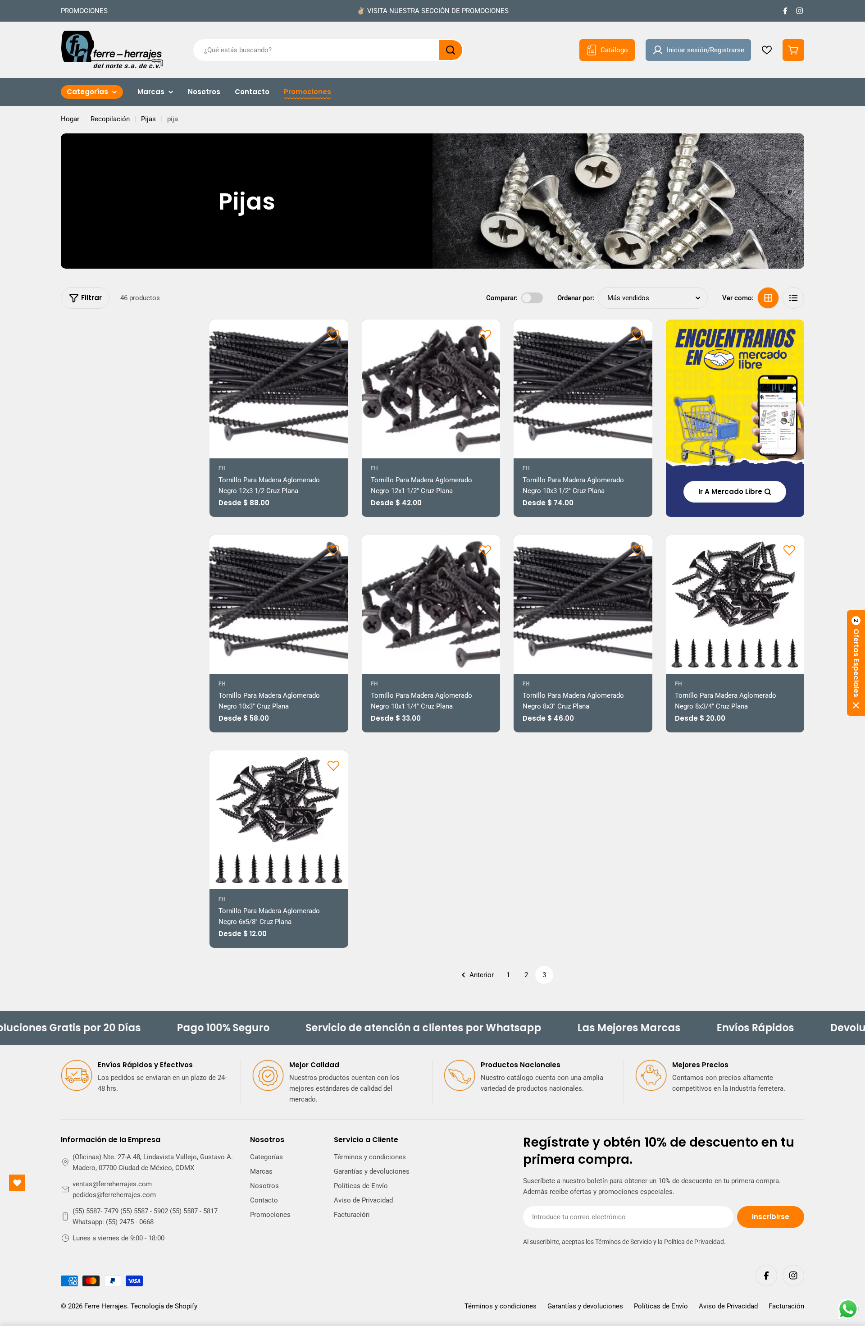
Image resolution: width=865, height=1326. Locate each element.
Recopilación (110, 119)
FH (222, 468)
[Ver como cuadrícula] (768, 298)
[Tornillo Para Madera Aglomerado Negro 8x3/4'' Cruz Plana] (735, 604)
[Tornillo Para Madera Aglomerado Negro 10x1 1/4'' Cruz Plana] (431, 604)
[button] (856, 663)
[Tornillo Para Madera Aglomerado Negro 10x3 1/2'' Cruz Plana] (583, 389)
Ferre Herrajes (105, 1306)
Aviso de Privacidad (728, 1306)
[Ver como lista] (793, 298)
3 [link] (544, 975)
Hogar (70, 119)
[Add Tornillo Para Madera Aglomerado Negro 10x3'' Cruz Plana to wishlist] (333, 550)
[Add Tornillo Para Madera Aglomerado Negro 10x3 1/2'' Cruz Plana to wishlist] (637, 334)
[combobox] (328, 50)
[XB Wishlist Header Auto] (767, 50)
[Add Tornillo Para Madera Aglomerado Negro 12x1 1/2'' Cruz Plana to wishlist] (485, 334)
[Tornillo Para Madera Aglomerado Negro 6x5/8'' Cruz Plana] (278, 819)
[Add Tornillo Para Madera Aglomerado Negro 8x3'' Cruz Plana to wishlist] (637, 550)
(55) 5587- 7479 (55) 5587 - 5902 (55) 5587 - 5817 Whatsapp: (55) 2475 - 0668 (145, 1216)
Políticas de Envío (661, 1306)
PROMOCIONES (84, 11)
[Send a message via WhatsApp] (848, 1309)
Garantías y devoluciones (585, 1306)
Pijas (148, 119)
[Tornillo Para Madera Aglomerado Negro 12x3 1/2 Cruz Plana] (278, 389)
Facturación (786, 1306)
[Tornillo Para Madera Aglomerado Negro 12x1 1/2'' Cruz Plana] (431, 389)
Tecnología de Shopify (164, 1306)
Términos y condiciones (500, 1306)
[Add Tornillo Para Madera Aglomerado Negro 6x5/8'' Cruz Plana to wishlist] (333, 765)
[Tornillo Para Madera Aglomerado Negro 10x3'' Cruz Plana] (278, 604)
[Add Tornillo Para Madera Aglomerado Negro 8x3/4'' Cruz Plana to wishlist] (789, 550)
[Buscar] (450, 50)
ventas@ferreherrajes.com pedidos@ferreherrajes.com (114, 1189)
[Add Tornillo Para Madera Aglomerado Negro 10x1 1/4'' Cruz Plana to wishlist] (485, 550)
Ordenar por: (575, 298)
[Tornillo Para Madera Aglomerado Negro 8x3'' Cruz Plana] (583, 604)
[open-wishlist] (17, 1182)
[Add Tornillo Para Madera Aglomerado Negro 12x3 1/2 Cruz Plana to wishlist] (333, 334)
